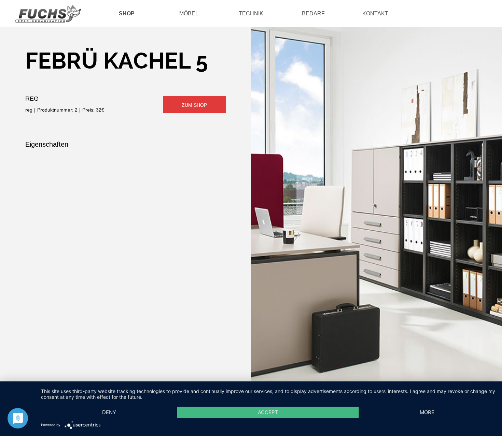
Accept (268, 412)
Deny (109, 412)
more (427, 412)
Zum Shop (194, 105)
